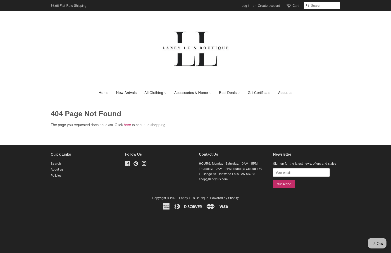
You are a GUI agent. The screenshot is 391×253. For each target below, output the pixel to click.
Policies (56, 175)
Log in (246, 5)
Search (56, 163)
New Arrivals (126, 92)
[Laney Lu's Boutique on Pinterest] (135, 164)
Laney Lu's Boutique (193, 197)
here (127, 124)
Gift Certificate (259, 92)
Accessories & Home (191, 92)
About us (285, 92)
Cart (296, 5)
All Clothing (154, 92)
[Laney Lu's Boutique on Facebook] (127, 164)
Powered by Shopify (224, 197)
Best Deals (228, 92)
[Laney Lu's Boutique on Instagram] (143, 164)
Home (103, 92)
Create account (269, 5)
